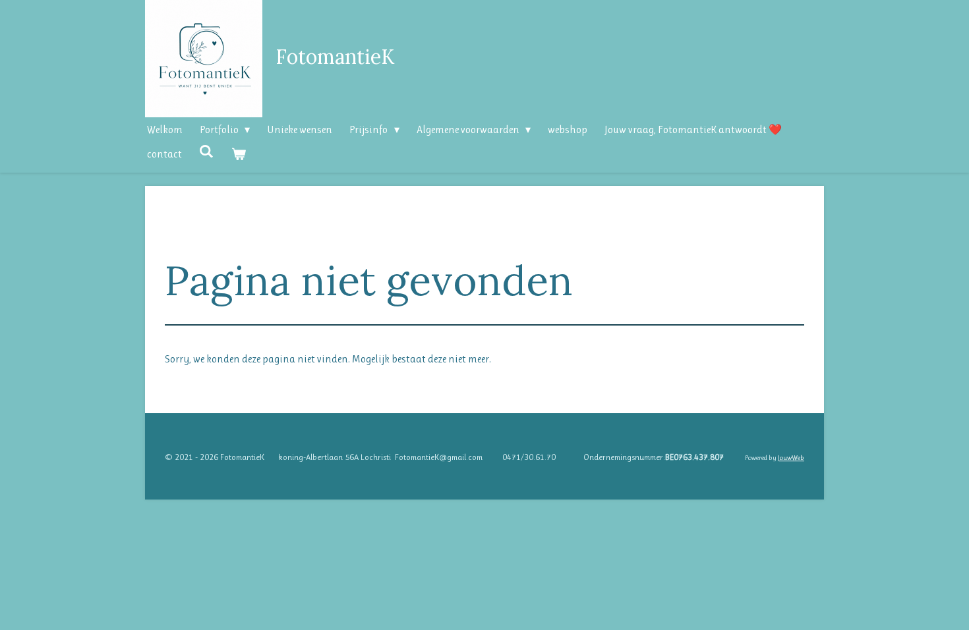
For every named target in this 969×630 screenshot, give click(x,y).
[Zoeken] (206, 151)
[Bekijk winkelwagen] (238, 154)
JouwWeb (791, 457)
